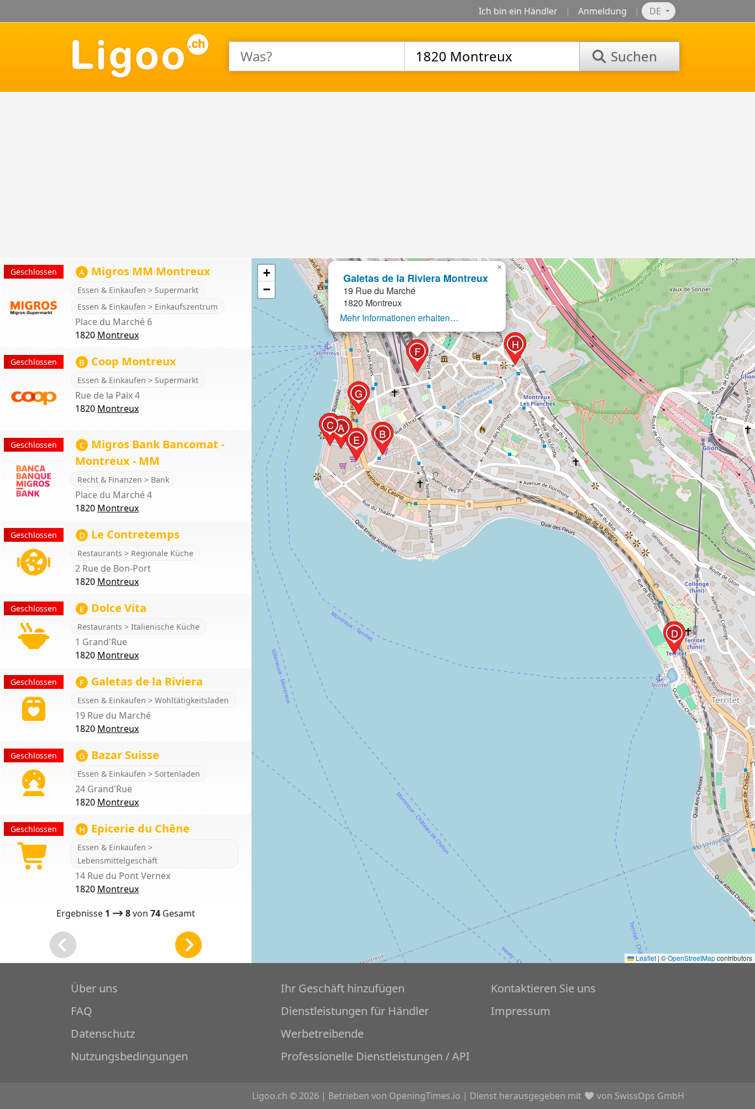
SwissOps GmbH (649, 1096)
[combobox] (317, 56)
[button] (341, 432)
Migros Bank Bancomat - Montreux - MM (149, 452)
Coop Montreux (127, 361)
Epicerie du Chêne (134, 828)
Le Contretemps (129, 534)
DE (656, 11)
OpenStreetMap (691, 957)
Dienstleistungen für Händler (355, 1010)
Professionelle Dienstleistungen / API (375, 1056)
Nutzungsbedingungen (129, 1056)
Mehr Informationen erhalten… (399, 317)
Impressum (520, 1010)
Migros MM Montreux (145, 271)
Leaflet (645, 957)
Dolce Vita (113, 607)
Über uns (94, 988)
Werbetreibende (322, 1033)
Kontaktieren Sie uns (543, 988)
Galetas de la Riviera (141, 681)
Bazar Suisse (119, 754)
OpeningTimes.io (424, 1096)
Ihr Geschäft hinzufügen (343, 988)
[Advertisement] (377, 175)
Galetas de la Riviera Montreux (415, 278)
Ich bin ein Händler (518, 11)
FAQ (81, 1010)
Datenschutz (103, 1033)
